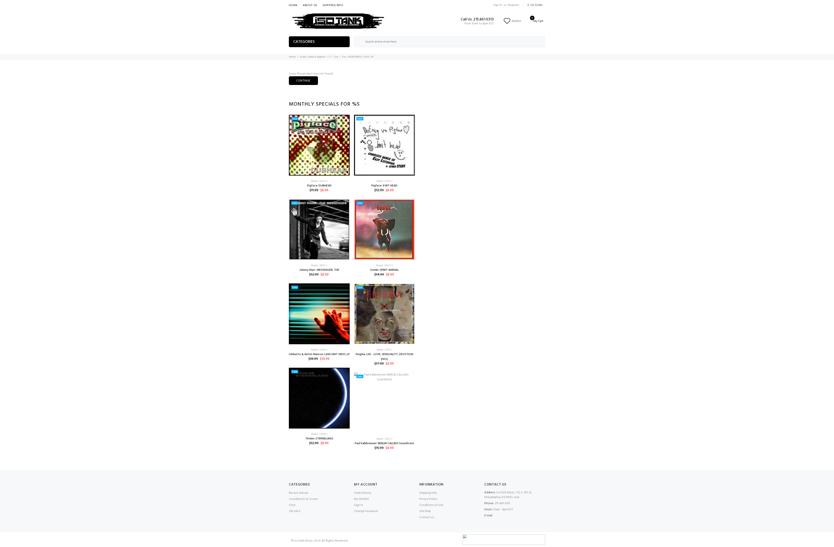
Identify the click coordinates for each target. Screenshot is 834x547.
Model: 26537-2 (319, 181)
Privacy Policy (428, 499)
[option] (319, 283)
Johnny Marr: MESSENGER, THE (319, 270)
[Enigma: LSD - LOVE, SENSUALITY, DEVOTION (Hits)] (384, 313)
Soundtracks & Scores (303, 499)
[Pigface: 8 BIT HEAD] (384, 145)
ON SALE (294, 511)
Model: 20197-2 (384, 350)
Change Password (366, 511)
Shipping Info (333, 5)
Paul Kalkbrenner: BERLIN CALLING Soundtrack (384, 443)
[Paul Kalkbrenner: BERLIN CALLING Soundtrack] (384, 402)
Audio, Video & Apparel (312, 57)
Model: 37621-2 (384, 439)
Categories (304, 42)
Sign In (497, 5)
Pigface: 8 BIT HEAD (384, 185)
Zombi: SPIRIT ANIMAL (384, 270)
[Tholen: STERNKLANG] (319, 398)
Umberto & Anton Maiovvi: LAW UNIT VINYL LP (319, 354)
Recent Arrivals (298, 492)
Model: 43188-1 (319, 350)
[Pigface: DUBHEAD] (319, 145)
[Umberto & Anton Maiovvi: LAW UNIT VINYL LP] (319, 313)
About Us (310, 5)
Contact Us (426, 517)
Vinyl (292, 505)
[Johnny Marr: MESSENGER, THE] (319, 229)
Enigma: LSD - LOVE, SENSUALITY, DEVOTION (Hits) (384, 357)
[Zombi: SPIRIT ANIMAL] (384, 229)
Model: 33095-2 (319, 434)
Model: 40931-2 (319, 265)
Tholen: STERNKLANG (319, 438)
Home (293, 5)
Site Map (425, 511)
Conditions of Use (431, 505)
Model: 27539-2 (384, 181)
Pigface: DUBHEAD (319, 185)
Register (513, 5)
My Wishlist (361, 499)
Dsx (336, 57)
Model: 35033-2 (384, 265)
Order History (362, 492)
